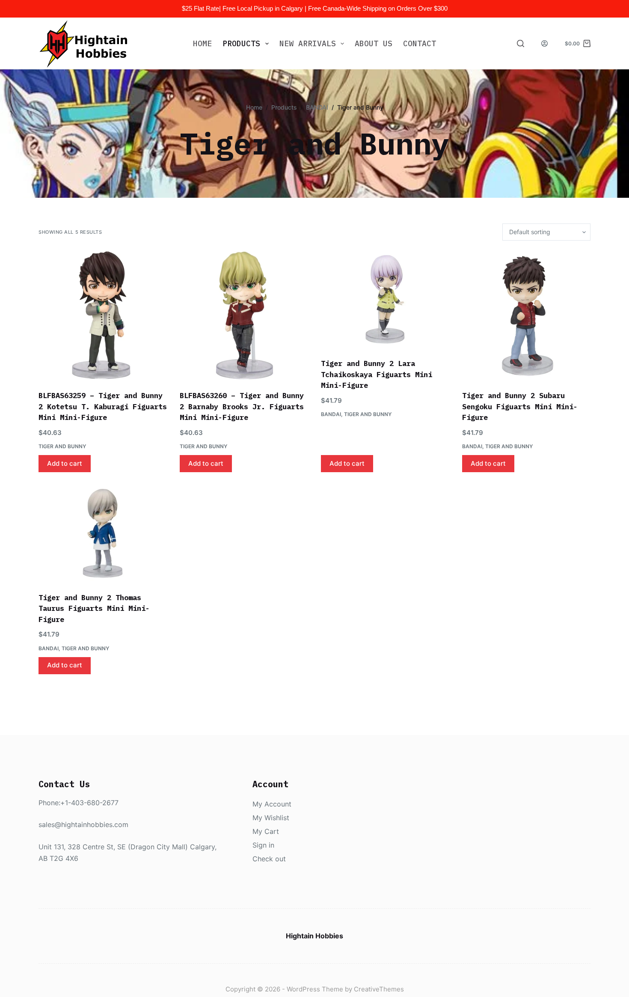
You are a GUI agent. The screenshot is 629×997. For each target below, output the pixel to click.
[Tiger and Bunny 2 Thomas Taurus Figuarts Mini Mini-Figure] (103, 533)
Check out (269, 858)
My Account (271, 804)
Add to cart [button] (64, 463)
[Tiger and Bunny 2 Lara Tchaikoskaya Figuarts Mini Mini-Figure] (385, 299)
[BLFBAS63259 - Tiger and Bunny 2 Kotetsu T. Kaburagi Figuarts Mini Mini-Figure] (103, 315)
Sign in (263, 845)
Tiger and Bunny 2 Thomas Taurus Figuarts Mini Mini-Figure (94, 608)
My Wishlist (270, 817)
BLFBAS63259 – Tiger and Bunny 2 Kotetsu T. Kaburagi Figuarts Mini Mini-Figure (103, 406)
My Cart (265, 831)
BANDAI (331, 414)
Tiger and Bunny (62, 446)
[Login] (544, 43)
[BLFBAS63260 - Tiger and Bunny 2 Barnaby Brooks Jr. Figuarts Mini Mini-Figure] (244, 315)
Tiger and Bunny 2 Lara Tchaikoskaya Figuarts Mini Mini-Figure (376, 374)
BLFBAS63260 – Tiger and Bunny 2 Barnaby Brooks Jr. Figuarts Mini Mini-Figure (242, 406)
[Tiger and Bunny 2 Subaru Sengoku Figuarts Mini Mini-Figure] (526, 315)
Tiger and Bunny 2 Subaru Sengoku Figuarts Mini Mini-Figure (520, 406)
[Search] (520, 43)
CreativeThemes (379, 989)
